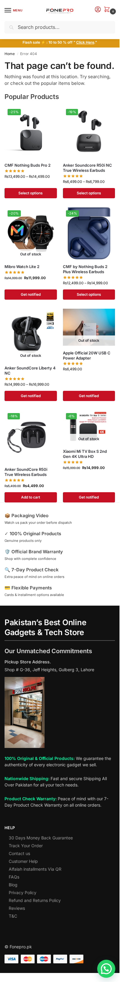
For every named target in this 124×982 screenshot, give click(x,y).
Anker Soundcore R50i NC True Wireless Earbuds (87, 168)
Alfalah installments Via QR (35, 869)
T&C (13, 916)
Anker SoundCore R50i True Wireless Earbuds (26, 472)
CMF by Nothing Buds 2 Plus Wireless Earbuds (85, 269)
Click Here (85, 42)
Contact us (19, 853)
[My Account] (97, 10)
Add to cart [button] (30, 497)
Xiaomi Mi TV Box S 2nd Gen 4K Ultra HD (85, 454)
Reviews (17, 908)
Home (10, 53)
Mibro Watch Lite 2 (22, 266)
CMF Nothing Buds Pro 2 (28, 165)
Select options (30, 193)
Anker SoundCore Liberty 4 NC (30, 370)
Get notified (31, 294)
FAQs (14, 876)
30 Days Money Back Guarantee (41, 837)
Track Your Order (26, 845)
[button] (108, 9)
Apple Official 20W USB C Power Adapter (86, 355)
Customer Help (23, 861)
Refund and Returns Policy (35, 900)
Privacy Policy (22, 892)
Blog (13, 884)
